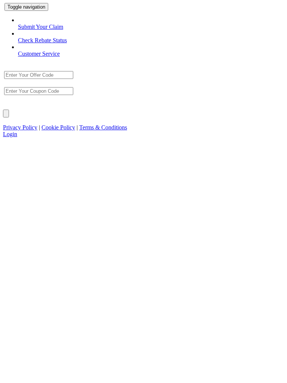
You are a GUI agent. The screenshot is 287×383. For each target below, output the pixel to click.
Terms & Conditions (103, 127)
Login (10, 134)
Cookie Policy (58, 127)
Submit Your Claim (40, 27)
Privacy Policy (20, 127)
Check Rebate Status (42, 40)
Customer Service (39, 53)
